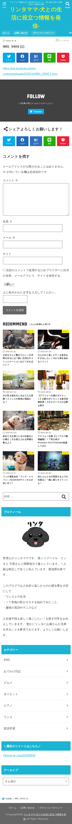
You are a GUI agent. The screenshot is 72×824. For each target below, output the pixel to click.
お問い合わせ (21, 33)
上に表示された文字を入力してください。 (30, 292)
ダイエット (11, 694)
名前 (7, 221)
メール (9, 237)
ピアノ (8, 705)
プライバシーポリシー (43, 33)
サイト (7, 253)
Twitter (38, 111)
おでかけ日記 (12, 671)
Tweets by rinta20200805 (19, 755)
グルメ (8, 682)
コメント (10, 180)
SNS (7, 659)
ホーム (6, 33)
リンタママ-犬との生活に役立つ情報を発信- (36, 17)
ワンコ (8, 717)
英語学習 (9, 728)
